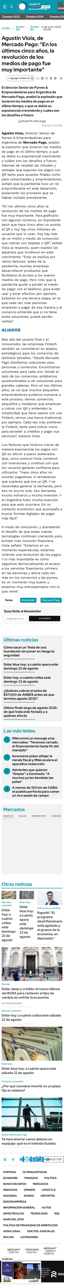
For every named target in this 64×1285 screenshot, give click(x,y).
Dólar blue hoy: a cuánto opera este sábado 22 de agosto (29, 1070)
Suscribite (45, 618)
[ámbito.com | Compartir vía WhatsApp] (38, 78)
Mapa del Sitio (13, 1219)
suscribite (35, 7)
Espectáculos (13, 1213)
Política (50, 1178)
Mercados (40, 1184)
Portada (9, 1172)
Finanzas (31, 1178)
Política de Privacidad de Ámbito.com (30, 1225)
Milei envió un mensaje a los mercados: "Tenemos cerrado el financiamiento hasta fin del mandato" (35, 744)
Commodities (39, 816)
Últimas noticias (35, 1172)
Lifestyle (49, 1190)
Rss (56, 1213)
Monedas (8, 816)
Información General (19, 1207)
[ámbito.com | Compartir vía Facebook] (42, 78)
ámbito (6, 28)
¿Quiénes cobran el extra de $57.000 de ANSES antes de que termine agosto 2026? (29, 695)
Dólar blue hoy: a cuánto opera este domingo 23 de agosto (31, 666)
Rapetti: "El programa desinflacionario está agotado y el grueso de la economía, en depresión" (49, 925)
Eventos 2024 (34, 16)
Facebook (13, 1159)
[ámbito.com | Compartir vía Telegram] (55, 78)
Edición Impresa (14, 1201)
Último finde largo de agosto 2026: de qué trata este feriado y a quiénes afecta (30, 712)
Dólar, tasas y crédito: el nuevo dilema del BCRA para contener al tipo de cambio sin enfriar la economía (31, 993)
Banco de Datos (14, 1184)
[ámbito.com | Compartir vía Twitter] (46, 78)
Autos (46, 1207)
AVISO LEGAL (12, 1231)
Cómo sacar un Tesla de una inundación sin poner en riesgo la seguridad (29, 651)
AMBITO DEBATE (50, 1251)
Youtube (38, 1159)
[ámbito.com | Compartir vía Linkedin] (51, 78)
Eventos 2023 (11, 16)
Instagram (21, 1159)
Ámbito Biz (34, 28)
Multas (8, 1237)
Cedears (56, 816)
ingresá (45, 7)
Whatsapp (47, 1159)
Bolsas (23, 816)
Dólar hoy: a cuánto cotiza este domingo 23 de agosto (27, 679)
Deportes (48, 1195)
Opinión (29, 1190)
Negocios (10, 1190)
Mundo (29, 1195)
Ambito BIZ (20, 28)
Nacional (10, 1195)
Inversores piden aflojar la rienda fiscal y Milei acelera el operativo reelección (34, 760)
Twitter (5, 1159)
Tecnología (39, 1213)
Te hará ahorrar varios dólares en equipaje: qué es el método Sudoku (29, 1141)
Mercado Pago (51, 600)
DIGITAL (13, 1251)
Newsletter (53, 1159)
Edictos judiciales (41, 1231)
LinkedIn (29, 1159)
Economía (10, 1178)
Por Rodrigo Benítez (12, 1003)
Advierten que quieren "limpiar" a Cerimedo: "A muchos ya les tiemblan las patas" (32, 776)
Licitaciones (29, 1237)
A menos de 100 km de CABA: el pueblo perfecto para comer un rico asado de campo (36, 791)
